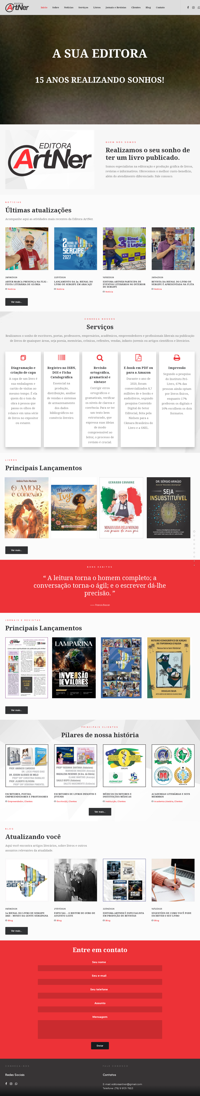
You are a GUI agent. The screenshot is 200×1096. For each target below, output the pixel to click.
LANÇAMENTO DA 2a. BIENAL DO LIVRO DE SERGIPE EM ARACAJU (73, 283)
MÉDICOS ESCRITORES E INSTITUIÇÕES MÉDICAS (117, 795)
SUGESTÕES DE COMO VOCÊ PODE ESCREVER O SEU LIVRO (171, 914)
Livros (97, 7)
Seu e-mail (100, 975)
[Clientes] (194, 556)
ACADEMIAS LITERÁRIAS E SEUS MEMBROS (171, 795)
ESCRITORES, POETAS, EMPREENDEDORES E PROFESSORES (26, 795)
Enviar (100, 1045)
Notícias (68, 7)
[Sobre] (194, 535)
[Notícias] (194, 539)
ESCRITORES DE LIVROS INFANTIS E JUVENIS (75, 795)
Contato (160, 7)
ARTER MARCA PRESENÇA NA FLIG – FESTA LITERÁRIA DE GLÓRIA (26, 283)
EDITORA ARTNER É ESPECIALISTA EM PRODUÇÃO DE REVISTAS (123, 914)
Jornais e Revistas (116, 7)
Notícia (11, 289)
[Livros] (194, 548)
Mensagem (100, 1016)
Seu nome (100, 962)
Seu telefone (100, 989)
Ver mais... (16, 302)
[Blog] (194, 561)
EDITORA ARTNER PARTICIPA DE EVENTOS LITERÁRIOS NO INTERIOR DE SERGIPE (124, 284)
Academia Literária (163, 801)
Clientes (136, 7)
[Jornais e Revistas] (194, 552)
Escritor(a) (62, 801)
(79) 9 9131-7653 (123, 1088)
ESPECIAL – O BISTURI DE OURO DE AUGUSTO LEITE (74, 914)
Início (44, 7)
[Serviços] (194, 544)
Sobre (55, 7)
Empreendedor (15, 801)
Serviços (83, 7)
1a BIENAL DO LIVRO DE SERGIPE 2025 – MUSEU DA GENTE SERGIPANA (26, 914)
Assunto (100, 1003)
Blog (148, 7)
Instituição (110, 801)
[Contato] (194, 565)
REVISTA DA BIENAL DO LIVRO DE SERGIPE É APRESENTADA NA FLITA (173, 283)
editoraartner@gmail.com (126, 1084)
